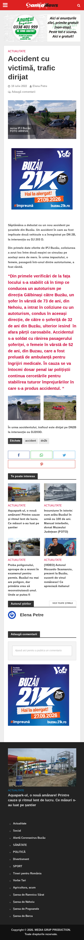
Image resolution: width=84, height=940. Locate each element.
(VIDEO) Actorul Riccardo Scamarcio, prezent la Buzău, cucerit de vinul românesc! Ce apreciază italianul (58, 575)
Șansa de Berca (23, 915)
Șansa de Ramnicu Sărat (28, 894)
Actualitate (17, 51)
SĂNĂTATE (20, 844)
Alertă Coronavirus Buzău (29, 837)
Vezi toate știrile (62, 603)
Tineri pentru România (27, 873)
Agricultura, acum (24, 887)
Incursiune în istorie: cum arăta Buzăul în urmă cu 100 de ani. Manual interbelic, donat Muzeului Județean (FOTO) (58, 521)
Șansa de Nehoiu (23, 901)
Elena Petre (40, 86)
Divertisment (21, 859)
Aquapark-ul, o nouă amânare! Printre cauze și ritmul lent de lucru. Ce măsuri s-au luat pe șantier (24, 519)
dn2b (44, 440)
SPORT (17, 866)
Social (17, 830)
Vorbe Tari (19, 880)
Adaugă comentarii (23, 91)
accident (30, 440)
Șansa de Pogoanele (26, 908)
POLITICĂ (19, 851)
